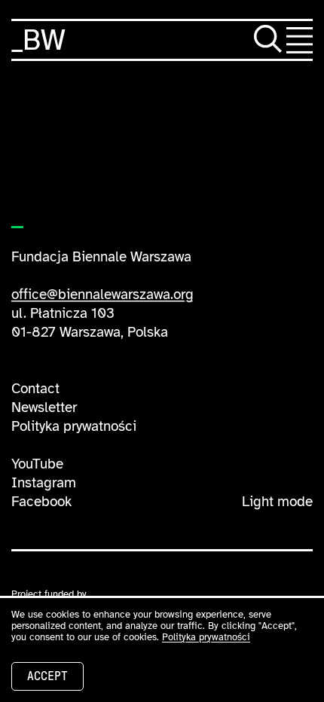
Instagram (43, 483)
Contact (35, 389)
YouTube (37, 464)
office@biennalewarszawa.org (102, 294)
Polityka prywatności (73, 426)
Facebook (41, 502)
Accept (47, 676)
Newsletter (44, 407)
